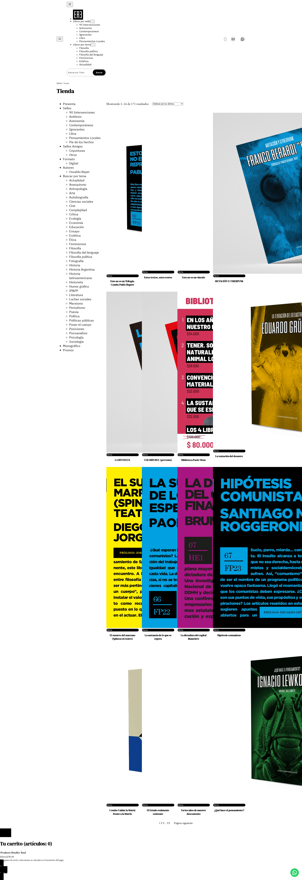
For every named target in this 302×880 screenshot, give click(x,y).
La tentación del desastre (229, 456)
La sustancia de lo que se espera (158, 636)
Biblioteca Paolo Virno (193, 460)
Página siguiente (183, 823)
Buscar (99, 72)
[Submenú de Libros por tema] (93, 44)
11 (168, 822)
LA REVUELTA (122, 460)
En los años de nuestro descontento (193, 811)
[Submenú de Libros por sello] (92, 21)
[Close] (5, 832)
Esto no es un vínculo (193, 277)
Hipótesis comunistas (229, 635)
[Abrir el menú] (60, 39)
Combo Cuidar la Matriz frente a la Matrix (122, 811)
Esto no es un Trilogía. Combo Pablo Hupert (122, 282)
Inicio (59, 83)
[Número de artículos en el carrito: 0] (225, 39)
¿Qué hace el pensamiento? (229, 810)
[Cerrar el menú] (70, 4)
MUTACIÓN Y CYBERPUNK (229, 281)
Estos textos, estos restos (158, 277)
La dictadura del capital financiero (194, 636)
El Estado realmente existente (158, 811)
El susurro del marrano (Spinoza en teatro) (122, 636)
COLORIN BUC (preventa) (158, 460)
